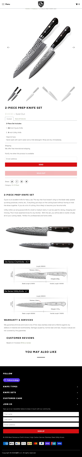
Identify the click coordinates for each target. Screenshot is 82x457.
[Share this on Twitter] (12, 181)
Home (27, 9)
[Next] (73, 47)
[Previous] (8, 47)
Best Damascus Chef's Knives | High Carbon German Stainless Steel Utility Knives (36, 437)
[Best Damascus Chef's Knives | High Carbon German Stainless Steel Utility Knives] (41, 4)
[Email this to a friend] (26, 181)
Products (34, 9)
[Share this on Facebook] (16, 181)
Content (9, 119)
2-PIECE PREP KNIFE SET (23, 107)
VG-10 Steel (15, 185)
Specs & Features (20, 119)
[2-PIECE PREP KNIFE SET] (41, 47)
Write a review (26, 343)
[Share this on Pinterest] (21, 181)
